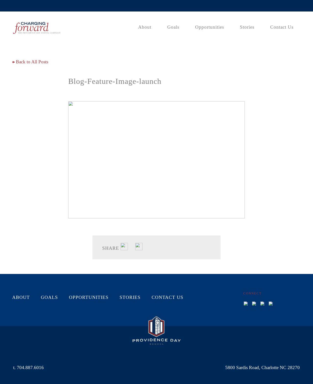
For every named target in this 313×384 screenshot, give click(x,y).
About (144, 27)
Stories (247, 27)
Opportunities (209, 27)
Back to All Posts (31, 61)
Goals (173, 27)
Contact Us (281, 27)
